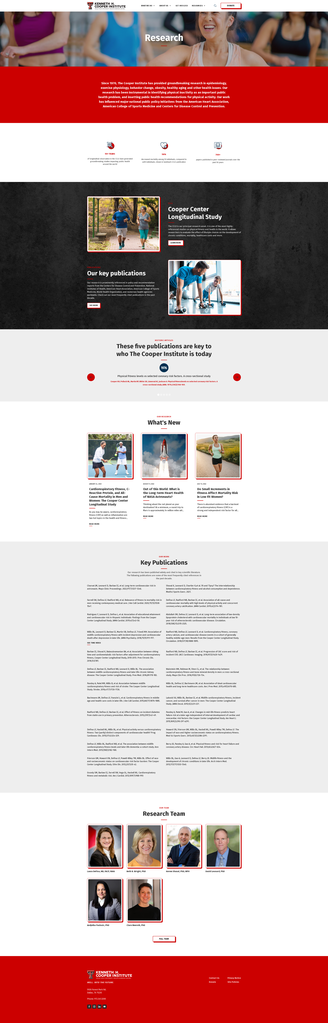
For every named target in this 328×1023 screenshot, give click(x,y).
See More (93, 305)
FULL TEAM (164, 939)
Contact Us (214, 978)
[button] (148, 5)
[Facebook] (89, 1007)
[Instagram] (94, 1007)
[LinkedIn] (99, 1007)
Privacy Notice (234, 978)
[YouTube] (104, 1007)
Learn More (175, 243)
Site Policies (233, 982)
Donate (230, 5)
